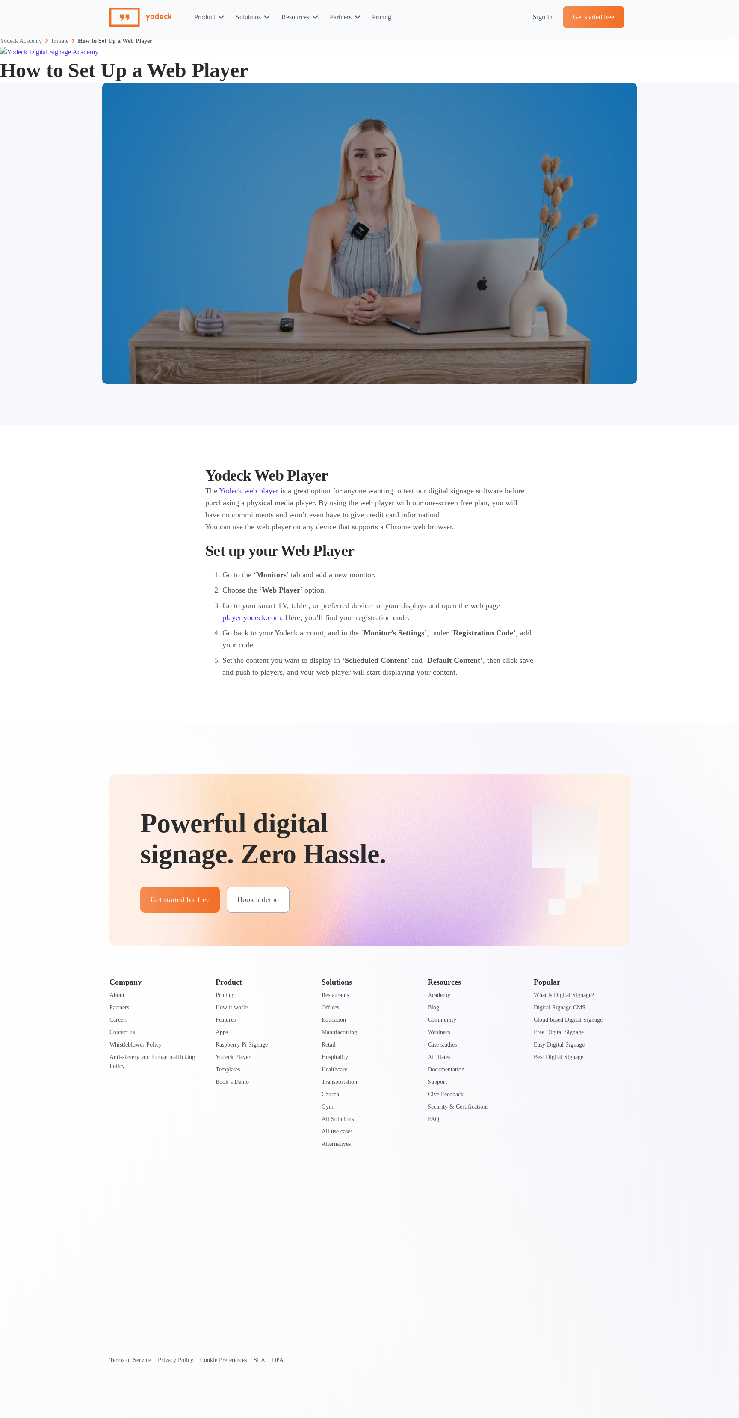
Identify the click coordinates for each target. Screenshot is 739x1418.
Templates (228, 1069)
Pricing (381, 17)
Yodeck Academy (21, 41)
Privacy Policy (175, 1360)
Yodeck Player (233, 1057)
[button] (369, 233)
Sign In (543, 17)
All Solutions (338, 1119)
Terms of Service (130, 1360)
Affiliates (439, 1057)
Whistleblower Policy (135, 1044)
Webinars (439, 1032)
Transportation (339, 1082)
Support (437, 1082)
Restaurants (335, 995)
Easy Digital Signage (559, 1044)
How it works (232, 1007)
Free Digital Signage (559, 1032)
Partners (341, 17)
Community (442, 1020)
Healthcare (334, 1069)
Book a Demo (232, 1082)
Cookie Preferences (223, 1360)
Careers (118, 1020)
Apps (222, 1032)
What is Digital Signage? (564, 995)
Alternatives (336, 1144)
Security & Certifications (458, 1107)
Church (330, 1094)
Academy (439, 995)
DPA (278, 1360)
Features (226, 1020)
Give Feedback (446, 1094)
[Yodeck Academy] (49, 52)
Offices (330, 1007)
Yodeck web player (248, 491)
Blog (433, 1007)
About (116, 995)
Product (204, 17)
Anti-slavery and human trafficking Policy (152, 1061)
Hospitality (335, 1057)
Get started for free (180, 899)
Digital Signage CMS (559, 1007)
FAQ (433, 1119)
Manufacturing (339, 1032)
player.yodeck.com (251, 617)
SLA (259, 1360)
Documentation (446, 1069)
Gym (328, 1107)
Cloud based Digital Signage (568, 1020)
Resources (295, 17)
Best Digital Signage (558, 1057)
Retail (329, 1044)
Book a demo (258, 899)
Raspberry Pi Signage (242, 1044)
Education (334, 1020)
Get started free (593, 17)
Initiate (59, 41)
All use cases (337, 1131)
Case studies (442, 1044)
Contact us (122, 1032)
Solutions (248, 17)
